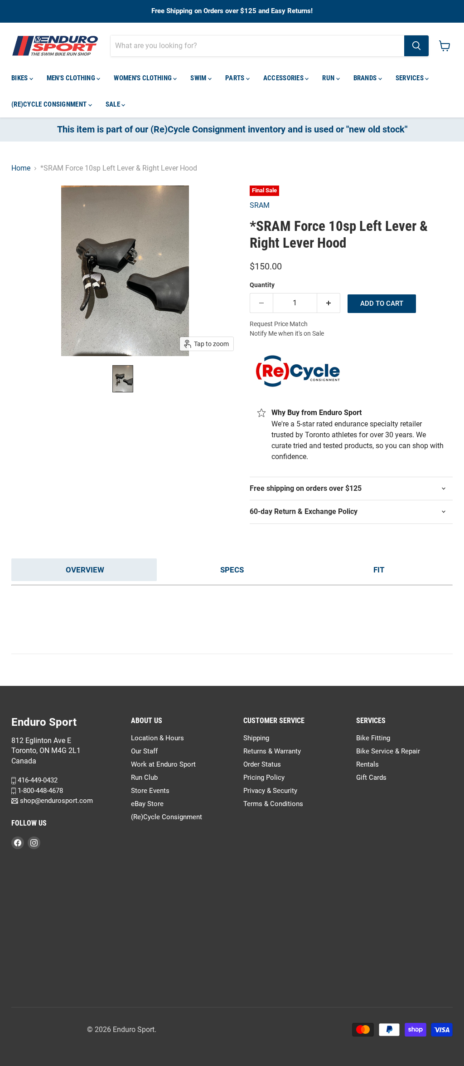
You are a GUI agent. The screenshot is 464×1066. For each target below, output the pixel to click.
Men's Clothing (72, 78)
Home (20, 168)
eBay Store (147, 804)
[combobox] (257, 45)
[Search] (416, 45)
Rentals (367, 764)
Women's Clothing (143, 78)
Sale (114, 104)
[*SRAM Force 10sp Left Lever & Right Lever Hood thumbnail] (122, 378)
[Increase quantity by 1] (328, 303)
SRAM (260, 205)
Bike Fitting (373, 738)
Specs (232, 569)
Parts (235, 78)
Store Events (150, 791)
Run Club (144, 777)
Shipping (256, 738)
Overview (85, 569)
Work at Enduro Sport (163, 764)
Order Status (262, 764)
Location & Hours (157, 738)
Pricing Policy (264, 777)
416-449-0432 (37, 780)
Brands (365, 78)
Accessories (284, 78)
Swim (199, 78)
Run (329, 78)
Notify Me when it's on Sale (287, 333)
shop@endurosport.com (55, 801)
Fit (379, 569)
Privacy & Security (270, 791)
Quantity (262, 285)
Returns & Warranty (272, 751)
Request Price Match (279, 324)
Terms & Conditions (273, 804)
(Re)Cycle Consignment (49, 104)
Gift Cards (371, 777)
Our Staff (144, 751)
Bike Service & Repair (388, 751)
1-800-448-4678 (39, 791)
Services (410, 78)
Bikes (20, 78)
